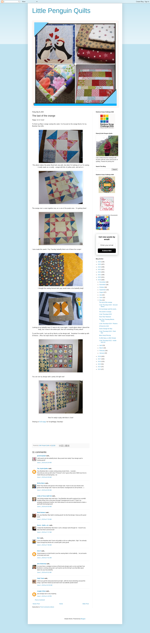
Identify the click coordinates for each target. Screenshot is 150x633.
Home (61, 604)
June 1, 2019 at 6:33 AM (44, 477)
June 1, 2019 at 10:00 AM (44, 585)
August (101, 292)
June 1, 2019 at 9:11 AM (44, 572)
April (100, 345)
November (102, 284)
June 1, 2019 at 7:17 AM (44, 532)
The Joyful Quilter (42, 468)
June (101, 297)
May (100, 300)
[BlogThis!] (62, 446)
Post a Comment (40, 600)
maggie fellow (41, 591)
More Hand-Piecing (105, 335)
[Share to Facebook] (66, 446)
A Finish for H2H (104, 326)
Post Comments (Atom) (47, 607)
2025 (99, 264)
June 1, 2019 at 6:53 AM (44, 506)
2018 (99, 356)
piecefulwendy (41, 563)
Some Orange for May (105, 328)
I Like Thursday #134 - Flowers (108, 323)
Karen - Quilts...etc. (43, 525)
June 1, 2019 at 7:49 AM (44, 545)
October (101, 287)
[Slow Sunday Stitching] (107, 210)
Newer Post (36, 604)
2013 (99, 369)
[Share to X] (64, 446)
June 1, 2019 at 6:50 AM (44, 490)
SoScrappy (42, 422)
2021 (99, 274)
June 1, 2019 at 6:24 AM (44, 462)
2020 (99, 277)
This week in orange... (105, 311)
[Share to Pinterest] (68, 446)
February (102, 350)
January (102, 353)
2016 (99, 361)
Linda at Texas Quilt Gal (44, 496)
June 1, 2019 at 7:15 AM (44, 519)
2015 (99, 364)
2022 (99, 272)
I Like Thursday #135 (105, 314)
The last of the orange (105, 302)
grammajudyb (41, 456)
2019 (99, 280)
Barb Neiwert (41, 512)
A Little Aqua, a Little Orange (107, 338)
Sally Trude (40, 578)
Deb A (39, 551)
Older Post (85, 604)
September (102, 290)
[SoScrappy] (107, 128)
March (101, 348)
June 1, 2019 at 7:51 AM (44, 558)
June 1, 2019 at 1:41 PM (44, 596)
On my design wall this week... (108, 309)
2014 (99, 366)
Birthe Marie (41, 483)
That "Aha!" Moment (105, 317)
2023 (99, 269)
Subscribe (107, 251)
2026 (99, 262)
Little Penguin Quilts (61, 10)
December (102, 282)
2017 (99, 359)
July (100, 295)
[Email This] (60, 446)
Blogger (83, 619)
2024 (99, 267)
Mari (38, 538)
